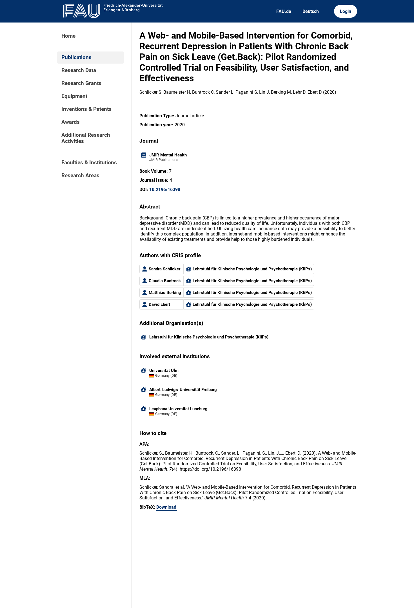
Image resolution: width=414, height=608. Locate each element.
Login (345, 11)
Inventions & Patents (86, 109)
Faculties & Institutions (89, 163)
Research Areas (80, 175)
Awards (70, 122)
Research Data (78, 70)
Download (166, 507)
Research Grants (81, 83)
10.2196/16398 (164, 189)
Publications (76, 57)
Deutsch (310, 11)
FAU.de (283, 11)
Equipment (74, 96)
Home (68, 36)
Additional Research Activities (85, 138)
